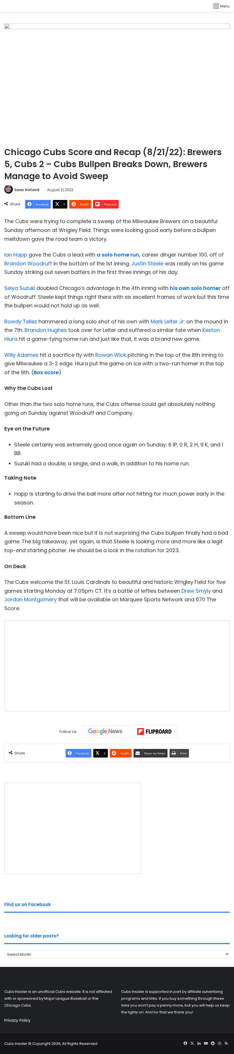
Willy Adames (21, 354)
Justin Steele (147, 263)
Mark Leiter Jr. (168, 321)
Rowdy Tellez (20, 321)
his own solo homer (195, 288)
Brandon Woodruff (28, 263)
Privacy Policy (17, 1020)
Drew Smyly (196, 590)
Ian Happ (15, 254)
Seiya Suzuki (19, 288)
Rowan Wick (110, 354)
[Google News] (105, 731)
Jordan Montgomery (30, 599)
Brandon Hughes (46, 330)
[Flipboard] (154, 731)
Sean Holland (27, 189)
